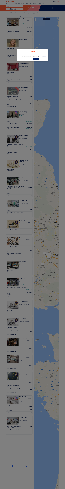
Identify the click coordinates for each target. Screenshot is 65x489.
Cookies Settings (28, 59)
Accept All (36, 59)
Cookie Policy (44, 56)
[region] (32, 55)
